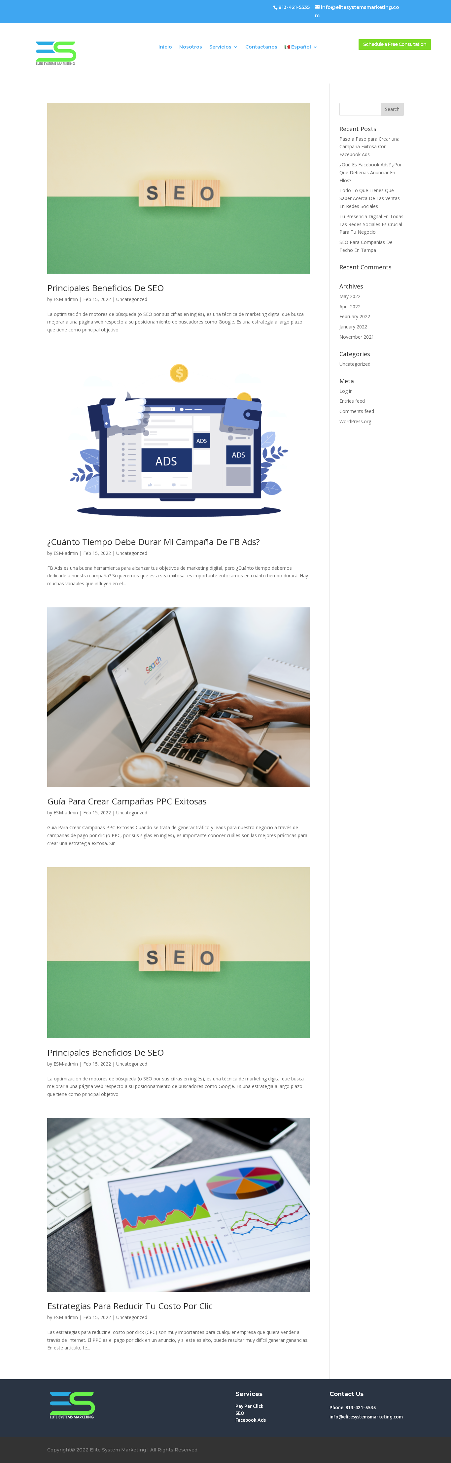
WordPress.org (355, 421)
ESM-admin (65, 299)
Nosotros (190, 47)
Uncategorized (131, 299)
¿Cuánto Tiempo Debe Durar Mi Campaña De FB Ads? (153, 542)
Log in (346, 391)
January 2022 (353, 326)
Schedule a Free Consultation (394, 44)
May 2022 (350, 296)
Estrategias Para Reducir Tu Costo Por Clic (130, 1306)
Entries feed (352, 401)
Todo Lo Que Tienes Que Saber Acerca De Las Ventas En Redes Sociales (369, 198)
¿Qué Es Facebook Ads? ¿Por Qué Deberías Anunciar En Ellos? (370, 172)
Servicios (220, 47)
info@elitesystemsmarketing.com (366, 1416)
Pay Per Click (249, 1406)
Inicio (165, 47)
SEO (239, 1413)
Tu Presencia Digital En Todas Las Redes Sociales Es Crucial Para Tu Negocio (371, 224)
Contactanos (261, 47)
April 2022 (350, 306)
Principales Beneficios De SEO (105, 288)
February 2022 (354, 316)
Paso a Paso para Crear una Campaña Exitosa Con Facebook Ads (369, 147)
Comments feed (356, 411)
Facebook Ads (250, 1420)
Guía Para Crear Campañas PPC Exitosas (127, 801)
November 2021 (356, 337)
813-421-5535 (294, 7)
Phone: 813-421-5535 (353, 1407)
